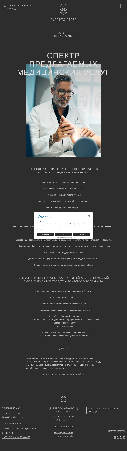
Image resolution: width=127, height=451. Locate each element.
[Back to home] (63, 12)
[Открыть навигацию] (122, 6)
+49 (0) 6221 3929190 (63, 426)
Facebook (121, 431)
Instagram (111, 431)
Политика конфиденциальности (20, 429)
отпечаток (8, 433)
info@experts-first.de (63, 433)
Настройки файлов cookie (16, 437)
